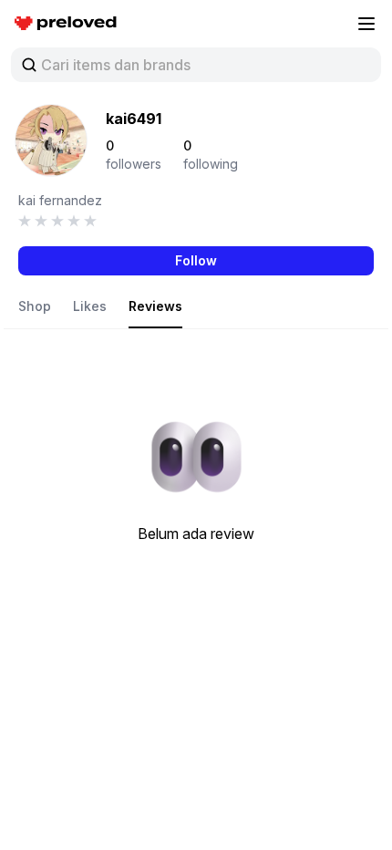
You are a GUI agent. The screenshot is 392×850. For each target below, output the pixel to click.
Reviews (155, 306)
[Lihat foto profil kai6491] (51, 140)
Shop (34, 306)
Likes (90, 306)
